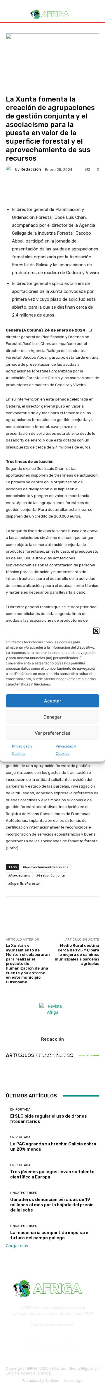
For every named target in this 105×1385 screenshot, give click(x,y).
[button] (96, 631)
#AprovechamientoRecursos (45, 867)
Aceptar (52, 701)
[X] (75, 1344)
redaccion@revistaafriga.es (53, 1329)
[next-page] (10, 1076)
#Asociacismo (19, 875)
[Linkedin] (60, 1344)
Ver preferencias (52, 733)
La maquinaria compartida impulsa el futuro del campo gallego (50, 1235)
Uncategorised (23, 1193)
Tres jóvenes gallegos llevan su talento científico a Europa (52, 1061)
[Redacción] (10, 169)
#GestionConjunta (50, 875)
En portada (52, 1050)
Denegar (52, 717)
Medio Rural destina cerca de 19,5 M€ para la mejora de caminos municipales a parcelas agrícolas (77, 954)
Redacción (30, 169)
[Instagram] (44, 1344)
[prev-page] (7, 1076)
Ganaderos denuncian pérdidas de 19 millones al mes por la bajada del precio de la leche (52, 1205)
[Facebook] (29, 1344)
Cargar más (17, 1245)
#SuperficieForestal (24, 883)
